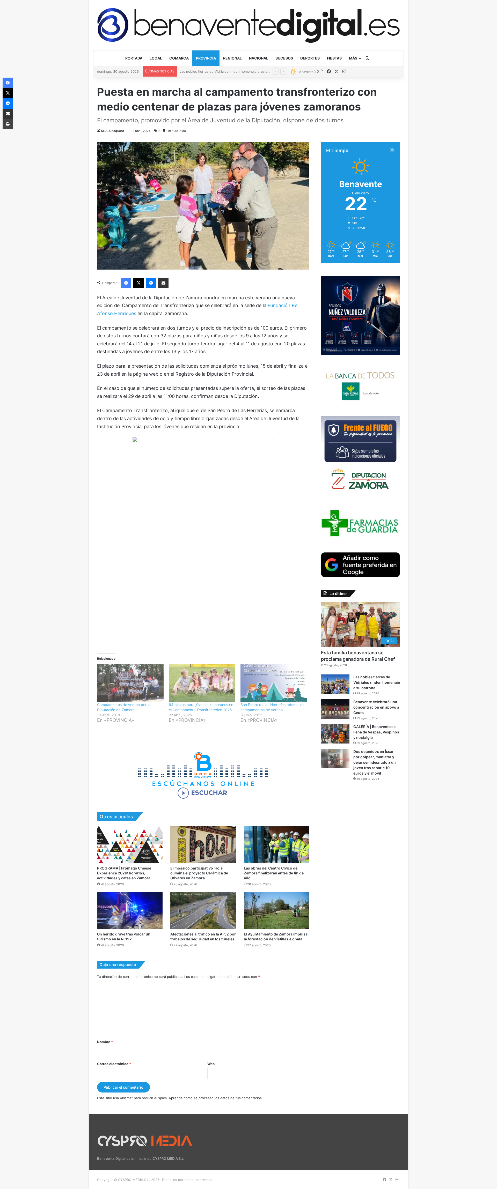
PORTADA (133, 58)
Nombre (105, 1042)
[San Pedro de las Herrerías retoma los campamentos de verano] (273, 683)
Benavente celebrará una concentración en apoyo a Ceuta (227, 71)
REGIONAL (232, 58)
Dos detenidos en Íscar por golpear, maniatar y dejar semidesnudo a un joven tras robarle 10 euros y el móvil (374, 762)
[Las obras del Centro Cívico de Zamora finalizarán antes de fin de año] (276, 844)
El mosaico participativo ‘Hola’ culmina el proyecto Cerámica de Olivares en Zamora (199, 873)
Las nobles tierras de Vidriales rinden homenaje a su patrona (376, 682)
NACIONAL (258, 58)
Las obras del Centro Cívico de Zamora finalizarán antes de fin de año (274, 873)
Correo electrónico (114, 1064)
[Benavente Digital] (248, 25)
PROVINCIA (206, 58)
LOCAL (156, 58)
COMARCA (179, 58)
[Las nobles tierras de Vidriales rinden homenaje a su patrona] (335, 684)
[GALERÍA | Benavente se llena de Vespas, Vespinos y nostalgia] (335, 734)
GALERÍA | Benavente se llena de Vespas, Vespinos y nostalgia (376, 732)
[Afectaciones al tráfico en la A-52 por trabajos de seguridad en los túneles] (203, 910)
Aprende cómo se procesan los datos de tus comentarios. (216, 1098)
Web (211, 1064)
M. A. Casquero (112, 131)
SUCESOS (284, 58)
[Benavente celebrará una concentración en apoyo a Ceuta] (335, 709)
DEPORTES (310, 58)
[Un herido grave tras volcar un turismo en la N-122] (130, 910)
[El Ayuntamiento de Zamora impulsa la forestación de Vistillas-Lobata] (276, 910)
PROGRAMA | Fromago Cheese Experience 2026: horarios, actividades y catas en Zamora (124, 873)
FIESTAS (334, 58)
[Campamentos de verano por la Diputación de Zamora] (130, 683)
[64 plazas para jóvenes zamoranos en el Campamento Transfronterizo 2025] (202, 683)
